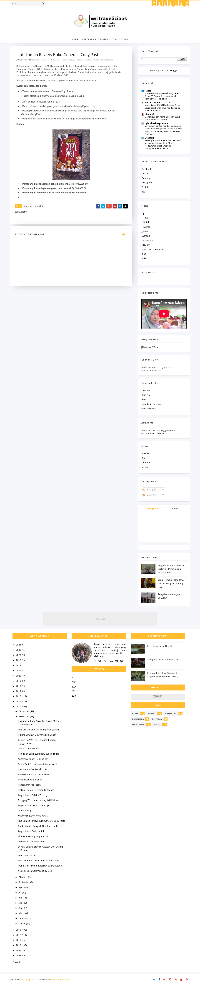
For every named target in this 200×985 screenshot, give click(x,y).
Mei (21, 902)
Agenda (145, 453)
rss (143, 191)
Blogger (174, 70)
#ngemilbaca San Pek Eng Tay (33, 758)
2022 (19, 665)
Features (88, 39)
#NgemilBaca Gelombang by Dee (35, 870)
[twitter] (154, 3)
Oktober (23, 877)
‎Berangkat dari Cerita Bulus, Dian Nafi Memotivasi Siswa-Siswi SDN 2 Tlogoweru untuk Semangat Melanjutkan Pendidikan (163, 144)
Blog (143, 253)
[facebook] (159, 3)
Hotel (135, 713)
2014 (19, 706)
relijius (80, 59)
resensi (88, 59)
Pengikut (152, 508)
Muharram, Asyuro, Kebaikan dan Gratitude (40, 865)
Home (75, 39)
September (24, 882)
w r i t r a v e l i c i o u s (157, 102)
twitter (145, 173)
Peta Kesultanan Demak (159, 646)
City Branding (24, 810)
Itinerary (145, 462)
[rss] (175, 3)
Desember (24, 711)
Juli (20, 892)
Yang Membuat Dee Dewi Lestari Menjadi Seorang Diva (171, 583)
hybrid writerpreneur (156, 123)
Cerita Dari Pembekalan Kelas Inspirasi (37, 764)
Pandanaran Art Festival (30, 784)
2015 (19, 701)
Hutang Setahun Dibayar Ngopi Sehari (37, 734)
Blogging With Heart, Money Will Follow (38, 800)
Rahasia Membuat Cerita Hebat (34, 774)
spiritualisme (107, 59)
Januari (22, 923)
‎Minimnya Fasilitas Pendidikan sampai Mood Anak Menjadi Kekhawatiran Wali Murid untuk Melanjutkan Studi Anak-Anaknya (163, 129)
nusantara (138, 719)
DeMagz (149, 137)
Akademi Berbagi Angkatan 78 (33, 836)
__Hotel (145, 222)
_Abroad (145, 235)
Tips (115, 39)
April (21, 907)
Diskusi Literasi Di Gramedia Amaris (36, 789)
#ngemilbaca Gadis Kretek (31, 831)
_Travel (145, 217)
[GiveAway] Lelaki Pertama (31, 841)
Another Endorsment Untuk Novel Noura (38, 860)
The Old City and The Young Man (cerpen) (39, 729)
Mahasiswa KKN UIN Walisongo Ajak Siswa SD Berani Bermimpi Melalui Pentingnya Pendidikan (162, 96)
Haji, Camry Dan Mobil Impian (33, 769)
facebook (146, 169)
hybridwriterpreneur (151, 404)
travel (157, 724)
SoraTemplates (28, 979)
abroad (151, 713)
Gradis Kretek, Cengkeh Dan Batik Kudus (38, 825)
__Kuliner (145, 226)
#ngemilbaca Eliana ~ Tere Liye (34, 805)
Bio (143, 457)
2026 (19, 644)
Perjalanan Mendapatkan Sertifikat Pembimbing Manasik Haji (171, 569)
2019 (19, 680)
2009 (19, 950)
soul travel (138, 724)
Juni (21, 897)
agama (56, 59)
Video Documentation (152, 249)
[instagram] (170, 3)
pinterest (145, 177)
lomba (64, 59)
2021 (19, 670)
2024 (19, 654)
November (24, 716)
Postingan (150, 489)
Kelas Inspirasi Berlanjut (30, 779)
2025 (19, 649)
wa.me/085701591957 (152, 433)
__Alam (144, 231)
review (96, 59)
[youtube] (181, 3)
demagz (145, 390)
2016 (19, 696)
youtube (145, 187)
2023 (19, 660)
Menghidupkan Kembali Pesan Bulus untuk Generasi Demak (162, 118)
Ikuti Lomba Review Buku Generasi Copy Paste (41, 820)
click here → (100, 656)
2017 (19, 691)
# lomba (39, 206)
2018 (19, 686)
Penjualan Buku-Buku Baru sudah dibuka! (39, 753)
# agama (28, 206)
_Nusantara (147, 240)
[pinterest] (186, 3)
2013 (19, 929)
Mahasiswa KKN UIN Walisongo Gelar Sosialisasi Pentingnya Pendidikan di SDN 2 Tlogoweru (162, 108)
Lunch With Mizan (27, 855)
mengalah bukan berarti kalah (162, 659)
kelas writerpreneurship (175, 509)
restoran (157, 719)
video (124, 39)
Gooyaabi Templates (60, 979)
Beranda (16, 962)
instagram (146, 182)
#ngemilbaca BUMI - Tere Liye (33, 795)
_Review (145, 244)
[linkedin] (111, 661)
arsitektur (170, 713)
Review (104, 39)
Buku (144, 258)
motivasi (72, 59)
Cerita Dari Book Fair (28, 748)
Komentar (150, 494)
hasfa (144, 399)
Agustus (23, 887)
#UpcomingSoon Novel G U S (33, 815)
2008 (19, 955)
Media (144, 467)
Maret (22, 913)
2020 (19, 675)
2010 (19, 945)
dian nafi (150, 114)
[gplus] (164, 3)
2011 (19, 939)
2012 (19, 934)
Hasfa (148, 90)
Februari (23, 918)
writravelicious (148, 408)
